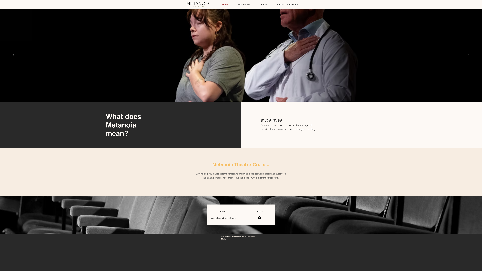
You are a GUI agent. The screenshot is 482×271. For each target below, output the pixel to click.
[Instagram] (259, 217)
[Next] (464, 55)
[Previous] (18, 55)
